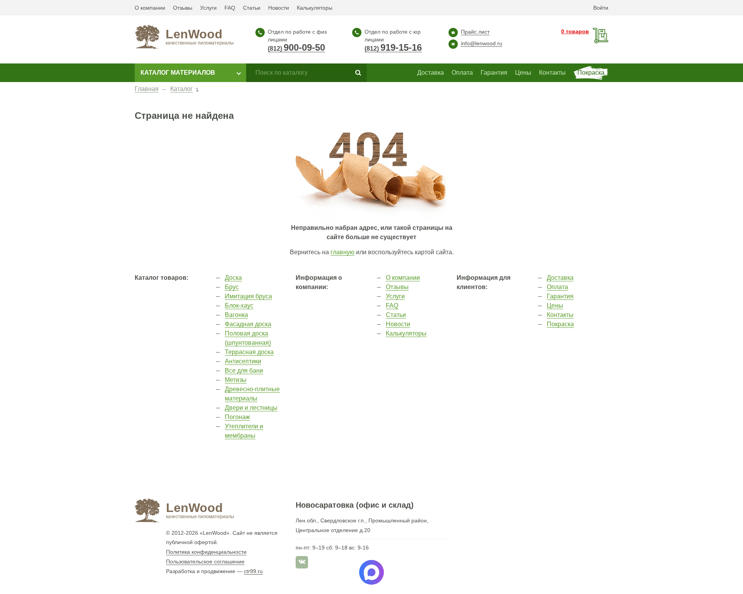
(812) (296, 48)
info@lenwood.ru (481, 43)
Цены (555, 305)
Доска (233, 277)
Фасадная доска (248, 324)
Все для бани (244, 370)
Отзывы (182, 8)
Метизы (236, 380)
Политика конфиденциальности (206, 552)
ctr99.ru (253, 571)
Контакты (560, 315)
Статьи (251, 8)
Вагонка (236, 315)
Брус (232, 287)
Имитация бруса (248, 296)
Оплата (557, 287)
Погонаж (237, 417)
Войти (600, 8)
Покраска (560, 324)
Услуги (208, 8)
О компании (150, 8)
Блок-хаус (239, 305)
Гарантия (560, 296)
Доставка (560, 277)
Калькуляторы (314, 8)
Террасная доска (249, 352)
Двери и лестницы (251, 407)
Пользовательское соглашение (205, 561)
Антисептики (243, 361)
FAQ (229, 8)
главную (342, 252)
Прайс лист (475, 32)
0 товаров (575, 31)
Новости (278, 8)
